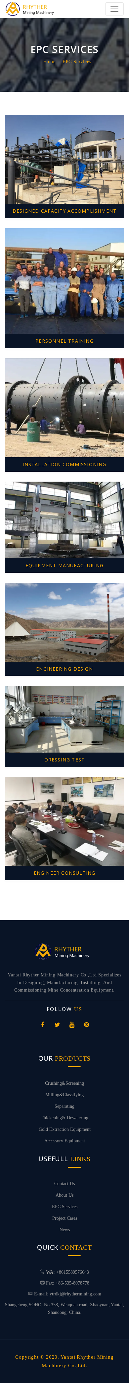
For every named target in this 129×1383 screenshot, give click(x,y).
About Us (64, 1195)
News (65, 1229)
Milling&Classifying (64, 1094)
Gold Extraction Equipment (65, 1129)
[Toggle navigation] (114, 8)
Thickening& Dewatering (64, 1117)
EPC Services (77, 61)
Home (49, 61)
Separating (64, 1106)
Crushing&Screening (64, 1083)
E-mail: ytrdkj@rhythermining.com (67, 1293)
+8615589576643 (72, 1272)
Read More (66, 163)
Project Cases (64, 1218)
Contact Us (64, 1183)
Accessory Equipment (64, 1140)
